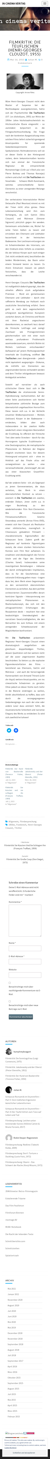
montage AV (11, 1219)
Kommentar (15, 901)
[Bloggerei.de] (28, 1434)
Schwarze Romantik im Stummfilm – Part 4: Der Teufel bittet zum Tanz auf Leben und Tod (23, 1111)
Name (12, 942)
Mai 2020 (12, 1322)
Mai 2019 (12, 1327)
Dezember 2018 (15, 1333)
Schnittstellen (12, 1248)
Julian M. (33, 59)
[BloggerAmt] (14, 1434)
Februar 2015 (14, 1416)
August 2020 (13, 1305)
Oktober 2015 (14, 1377)
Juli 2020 (12, 1311)
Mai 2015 (12, 1399)
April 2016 (12, 1366)
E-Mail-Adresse (16, 956)
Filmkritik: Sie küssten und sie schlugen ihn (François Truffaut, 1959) (14, 793)
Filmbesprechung (28, 821)
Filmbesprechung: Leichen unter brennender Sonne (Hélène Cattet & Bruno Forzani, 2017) (22, 1123)
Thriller (18, 827)
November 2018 (15, 1338)
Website (13, 969)
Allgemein (13, 821)
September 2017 (15, 1360)
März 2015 (12, 1411)
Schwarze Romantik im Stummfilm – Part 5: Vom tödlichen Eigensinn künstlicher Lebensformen (22, 1099)
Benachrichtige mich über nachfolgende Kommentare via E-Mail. (25, 990)
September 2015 (15, 1383)
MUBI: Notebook (13, 1226)
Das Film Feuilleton (14, 1205)
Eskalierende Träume (15, 1198)
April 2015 (12, 1405)
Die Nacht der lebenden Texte (19, 1234)
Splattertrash (12, 1255)
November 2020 (15, 1299)
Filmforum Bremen (14, 1212)
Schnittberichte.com (15, 1241)
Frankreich (21, 824)
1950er (12, 824)
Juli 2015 (12, 1394)
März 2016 (12, 1372)
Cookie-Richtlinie (10, 1448)
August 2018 (13, 1349)
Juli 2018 (12, 1355)
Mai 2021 (12, 1288)
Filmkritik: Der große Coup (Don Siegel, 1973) (25, 859)
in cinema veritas (13, 3)
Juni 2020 (12, 1316)
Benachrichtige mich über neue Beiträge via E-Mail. (23, 1007)
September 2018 (15, 1344)
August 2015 (13, 1388)
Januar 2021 (13, 1294)
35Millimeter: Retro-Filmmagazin (21, 1191)
